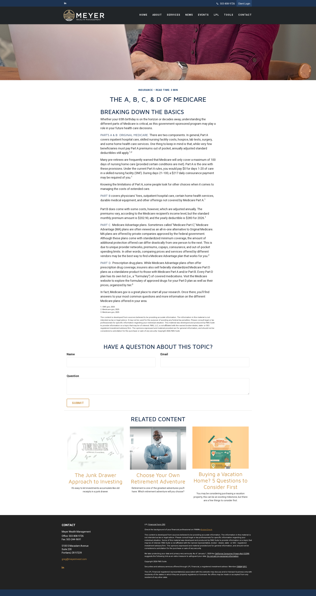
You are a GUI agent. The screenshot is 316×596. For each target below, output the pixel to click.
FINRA (239, 567)
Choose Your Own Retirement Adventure (158, 478)
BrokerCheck (206, 530)
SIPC (245, 567)
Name (71, 354)
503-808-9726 (227, 3)
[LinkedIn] (65, 3)
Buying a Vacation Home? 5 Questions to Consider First (221, 480)
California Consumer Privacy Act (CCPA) (232, 554)
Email (164, 354)
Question (73, 376)
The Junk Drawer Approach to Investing (95, 478)
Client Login (244, 3)
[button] (157, 15)
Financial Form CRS (156, 524)
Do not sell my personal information (222, 556)
